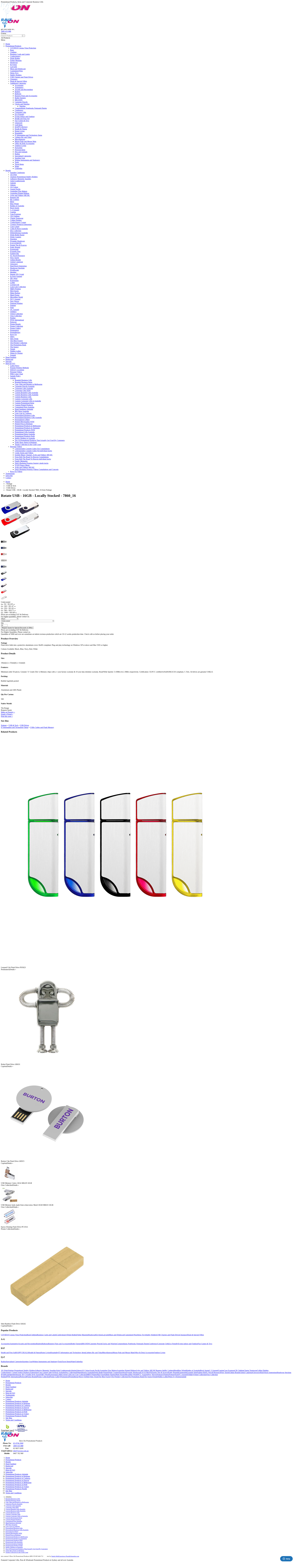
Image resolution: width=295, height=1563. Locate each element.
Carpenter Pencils (21, 102)
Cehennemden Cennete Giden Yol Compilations (32, 449)
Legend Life (14, 285)
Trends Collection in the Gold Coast (28, 445)
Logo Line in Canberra (23, 413)
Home (8, 44)
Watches (22, 106)
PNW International (17, 320)
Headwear (14, 63)
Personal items (20, 150)
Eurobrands (14, 249)
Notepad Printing (16, 303)
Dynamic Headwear (17, 241)
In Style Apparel (16, 276)
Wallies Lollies (15, 351)
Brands (8, 170)
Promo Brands (15, 324)
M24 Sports (14, 291)
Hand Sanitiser (11, 357)
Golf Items (18, 125)
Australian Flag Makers (18, 191)
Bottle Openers (20, 98)
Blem (12, 202)
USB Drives (24, 725)
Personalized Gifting (22, 420)
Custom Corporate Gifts (23, 399)
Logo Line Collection (18, 287)
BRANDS (18, 100)
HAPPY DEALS (21, 127)
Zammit (13, 355)
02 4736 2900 (18, 1443)
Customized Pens (16, 71)
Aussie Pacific (15, 189)
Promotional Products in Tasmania (27, 428)
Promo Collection (16, 326)
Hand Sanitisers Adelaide (24, 409)
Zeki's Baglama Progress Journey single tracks (31, 463)
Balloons (18, 94)
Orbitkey (13, 312)
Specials (9, 361)
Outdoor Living (20, 146)
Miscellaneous (20, 139)
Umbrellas (18, 168)
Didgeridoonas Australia (19, 233)
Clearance (13, 79)
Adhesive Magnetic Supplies (20, 179)
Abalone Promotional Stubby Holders (24, 177)
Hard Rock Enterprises (18, 266)
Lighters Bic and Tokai (23, 137)
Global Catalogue (16, 262)
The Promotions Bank (18, 345)
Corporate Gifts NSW (23, 391)
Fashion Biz (14, 254)
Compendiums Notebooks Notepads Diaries (31, 108)
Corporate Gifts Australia (24, 388)
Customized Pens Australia (24, 407)
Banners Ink (14, 197)
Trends (12, 349)
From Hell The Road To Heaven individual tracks (33, 459)
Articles (13, 378)
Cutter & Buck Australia (19, 229)
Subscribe (9, 476)
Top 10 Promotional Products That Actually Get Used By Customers (40, 440)
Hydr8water (14, 270)
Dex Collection (15, 231)
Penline (13, 318)
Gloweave (14, 264)
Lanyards (13, 67)
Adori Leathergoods (17, 181)
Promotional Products (13, 46)
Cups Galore (14, 227)
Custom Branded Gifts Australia (26, 393)
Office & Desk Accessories (24, 144)
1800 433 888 (6, 31)
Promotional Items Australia (25, 434)
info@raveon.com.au (21, 1451)
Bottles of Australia (17, 206)
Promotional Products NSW (25, 430)
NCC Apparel (15, 299)
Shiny (12, 337)
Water (17, 166)
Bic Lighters (14, 200)
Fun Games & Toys (22, 121)
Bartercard (9, 359)
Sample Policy (15, 376)
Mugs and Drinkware (18, 69)
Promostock (14, 330)
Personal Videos (16, 372)
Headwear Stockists (17, 268)
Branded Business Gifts (23, 380)
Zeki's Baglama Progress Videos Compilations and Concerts (36, 469)
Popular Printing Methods (19, 368)
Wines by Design (16, 353)
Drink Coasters (15, 237)
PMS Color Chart (16, 374)
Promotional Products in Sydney (17, 1414)
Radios (17, 154)
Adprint (13, 183)
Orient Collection (16, 314)
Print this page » (7, 716)
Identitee (13, 272)
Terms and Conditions (14, 1420)
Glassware (18, 123)
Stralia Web (55, 1556)
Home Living (20, 131)
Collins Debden (16, 220)
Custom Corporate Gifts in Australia (28, 401)
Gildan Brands (15, 260)
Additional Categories (18, 83)
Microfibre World (16, 297)
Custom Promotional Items (24, 403)
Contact (8, 478)
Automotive (19, 87)
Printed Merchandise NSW (24, 422)
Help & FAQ (10, 364)
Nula (12, 307)
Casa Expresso (15, 214)
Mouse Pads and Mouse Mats (25, 141)
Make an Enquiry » (8, 712)
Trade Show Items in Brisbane (26, 442)
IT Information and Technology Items (28, 135)
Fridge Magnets (16, 60)
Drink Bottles (15, 58)
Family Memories (21, 461)
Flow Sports (14, 258)
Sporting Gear (20, 158)
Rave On (13, 334)
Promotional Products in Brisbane (18, 1403)
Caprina (13, 212)
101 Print (13, 175)
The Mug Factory (16, 341)
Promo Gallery (15, 328)
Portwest (13, 322)
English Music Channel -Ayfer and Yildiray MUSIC (34, 455)
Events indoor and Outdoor (25, 117)
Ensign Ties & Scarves (18, 245)
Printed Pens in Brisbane (24, 424)
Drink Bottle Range (17, 235)
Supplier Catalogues (17, 173)
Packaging (18, 148)
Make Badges (15, 293)
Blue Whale (14, 204)
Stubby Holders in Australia (25, 438)
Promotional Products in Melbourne (28, 426)
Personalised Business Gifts (25, 415)
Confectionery (15, 56)
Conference (19, 110)
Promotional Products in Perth (16, 1412)
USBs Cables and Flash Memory (42, 727)
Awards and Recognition (24, 90)
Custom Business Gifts (23, 397)
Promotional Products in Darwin (17, 1408)
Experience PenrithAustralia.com (69, 1556)
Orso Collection (16, 316)
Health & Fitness (21, 129)
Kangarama (14, 281)
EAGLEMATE (15, 243)
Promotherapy (15, 332)
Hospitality (19, 133)
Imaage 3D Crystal (17, 274)
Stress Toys (14, 73)
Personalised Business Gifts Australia (28, 418)
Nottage (13, 305)
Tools (17, 162)
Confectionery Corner (18, 222)
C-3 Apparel (14, 210)
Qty (2, 623)
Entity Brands (15, 247)
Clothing (13, 52)
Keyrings (13, 65)
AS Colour (14, 187)
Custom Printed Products (24, 405)
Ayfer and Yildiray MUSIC (20, 195)
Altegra (13, 185)
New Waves (14, 301)
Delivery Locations (17, 370)
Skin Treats (14, 339)
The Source (14, 347)
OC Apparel (14, 310)
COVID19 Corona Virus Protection (23, 48)
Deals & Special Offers (18, 81)
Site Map (9, 1418)
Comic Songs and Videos (24, 453)
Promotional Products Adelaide (17, 1401)
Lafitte (12, 283)
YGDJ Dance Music (22, 465)
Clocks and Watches (22, 104)
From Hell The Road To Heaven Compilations (32, 457)
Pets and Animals (21, 152)
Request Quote (6, 710)
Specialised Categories (23, 156)
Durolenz (13, 239)
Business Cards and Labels (20, 54)
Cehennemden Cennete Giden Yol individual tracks (33, 451)
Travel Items (19, 164)
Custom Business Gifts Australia (26, 395)
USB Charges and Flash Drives (21, 77)
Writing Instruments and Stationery (27, 160)
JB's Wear (13, 278)
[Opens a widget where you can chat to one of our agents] (286, 1559)
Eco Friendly (19, 114)
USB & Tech (13, 725)
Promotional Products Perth (25, 436)
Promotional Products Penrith (16, 1416)
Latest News (14, 366)
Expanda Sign (15, 251)
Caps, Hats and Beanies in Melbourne (28, 384)
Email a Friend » (7, 714)
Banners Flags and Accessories (26, 96)
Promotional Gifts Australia (25, 432)
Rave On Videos (16, 471)
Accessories (19, 85)
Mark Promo (14, 295)
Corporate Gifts (20, 112)
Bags (12, 50)
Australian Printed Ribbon (19, 193)
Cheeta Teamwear (16, 218)
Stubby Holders (16, 75)
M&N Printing (15, 289)
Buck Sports (14, 208)
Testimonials (10, 474)
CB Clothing (14, 216)
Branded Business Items (23, 382)
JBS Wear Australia (22, 411)
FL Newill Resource (17, 256)
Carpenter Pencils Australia (24, 386)
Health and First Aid (22, 119)
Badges (17, 92)
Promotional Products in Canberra (18, 1406)
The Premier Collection (18, 343)
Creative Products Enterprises (21, 224)
